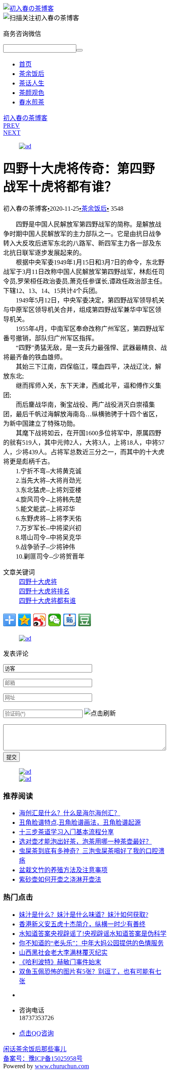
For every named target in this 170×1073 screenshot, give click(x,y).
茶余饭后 (31, 73)
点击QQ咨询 (36, 1033)
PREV (11, 125)
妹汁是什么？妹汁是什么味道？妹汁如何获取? (83, 914)
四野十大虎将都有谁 (47, 600)
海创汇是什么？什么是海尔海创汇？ (69, 813)
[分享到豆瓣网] (84, 620)
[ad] (25, 146)
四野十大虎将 (38, 581)
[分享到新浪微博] (39, 620)
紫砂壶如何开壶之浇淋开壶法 (60, 879)
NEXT (12, 132)
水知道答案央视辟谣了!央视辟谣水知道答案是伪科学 (92, 933)
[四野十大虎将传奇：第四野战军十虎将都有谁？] (28, 8)
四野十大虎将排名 (44, 591)
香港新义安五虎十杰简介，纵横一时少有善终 (82, 924)
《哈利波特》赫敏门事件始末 (60, 962)
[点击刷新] (100, 713)
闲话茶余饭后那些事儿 (34, 1049)
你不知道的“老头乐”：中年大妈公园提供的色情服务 (91, 943)
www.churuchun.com (62, 1066)
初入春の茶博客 (25, 118)
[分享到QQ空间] (24, 620)
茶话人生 (31, 83)
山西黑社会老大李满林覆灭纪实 (63, 952)
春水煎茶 (31, 102)
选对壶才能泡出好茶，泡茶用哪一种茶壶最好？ (85, 841)
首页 (25, 64)
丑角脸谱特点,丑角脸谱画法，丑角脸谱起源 (80, 822)
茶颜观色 (31, 92)
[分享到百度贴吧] (69, 620)
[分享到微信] (54, 620)
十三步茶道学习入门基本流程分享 (66, 832)
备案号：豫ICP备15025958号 (43, 1058)
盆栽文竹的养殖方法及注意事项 (63, 870)
